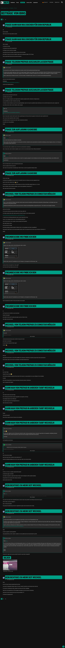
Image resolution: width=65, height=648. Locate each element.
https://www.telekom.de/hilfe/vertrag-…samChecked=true (13, 215)
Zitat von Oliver (8, 491)
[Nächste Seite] (5, 19)
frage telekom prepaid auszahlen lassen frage (29, 61)
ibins (6, 41)
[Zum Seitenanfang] (63, 646)
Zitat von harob (8, 67)
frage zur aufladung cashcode (21, 129)
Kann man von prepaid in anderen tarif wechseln (29, 387)
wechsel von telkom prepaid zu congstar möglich (30, 193)
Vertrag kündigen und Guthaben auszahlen (11, 82)
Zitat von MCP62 (8, 444)
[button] (45, 2)
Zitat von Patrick (8, 153)
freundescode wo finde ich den (20, 236)
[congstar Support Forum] (5, 2)
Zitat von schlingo (8, 428)
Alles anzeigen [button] (32, 336)
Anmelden (51, 2)
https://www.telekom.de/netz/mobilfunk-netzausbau (13, 526)
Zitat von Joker (8, 135)
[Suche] (62, 2)
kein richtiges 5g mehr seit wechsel (23, 485)
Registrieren (57, 2)
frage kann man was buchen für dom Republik (28, 24)
